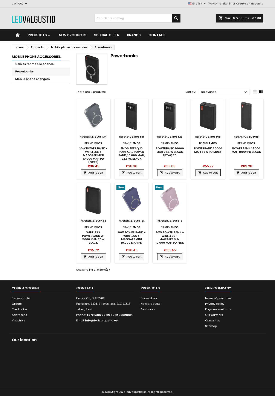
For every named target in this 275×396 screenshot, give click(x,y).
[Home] (18, 35)
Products (38, 35)
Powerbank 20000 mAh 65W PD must (208, 150)
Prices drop (149, 298)
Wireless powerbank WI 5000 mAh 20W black (93, 237)
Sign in (226, 3)
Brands (134, 35)
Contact (157, 35)
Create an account (249, 3)
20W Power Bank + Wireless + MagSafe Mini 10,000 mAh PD (131, 237)
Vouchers (18, 320)
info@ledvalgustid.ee (101, 320)
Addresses (19, 315)
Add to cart (93, 172)
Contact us (212, 320)
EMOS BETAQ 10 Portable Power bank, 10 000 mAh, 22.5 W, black (131, 153)
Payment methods (218, 309)
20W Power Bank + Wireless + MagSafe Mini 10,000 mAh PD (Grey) (93, 155)
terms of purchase (218, 298)
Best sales (148, 309)
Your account (26, 288)
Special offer (106, 35)
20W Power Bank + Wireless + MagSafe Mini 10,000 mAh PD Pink (170, 237)
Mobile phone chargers (32, 79)
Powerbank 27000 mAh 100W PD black (246, 150)
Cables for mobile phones (34, 64)
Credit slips (19, 309)
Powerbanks (24, 71)
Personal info (21, 298)
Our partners (214, 315)
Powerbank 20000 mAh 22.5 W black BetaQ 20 (170, 151)
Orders (17, 304)
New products (72, 35)
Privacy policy (214, 304)
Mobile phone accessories (36, 56)
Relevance (224, 92)
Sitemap (211, 326)
